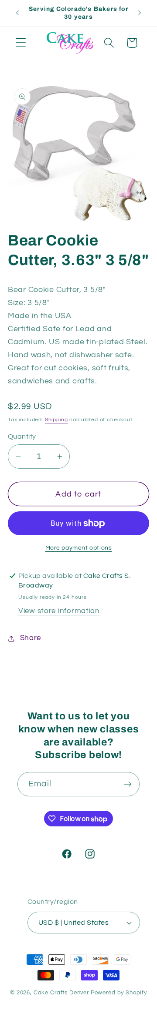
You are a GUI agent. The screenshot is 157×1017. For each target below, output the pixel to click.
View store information (59, 611)
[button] (21, 42)
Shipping (56, 420)
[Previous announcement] (17, 13)
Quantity (22, 436)
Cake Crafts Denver (61, 993)
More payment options (78, 547)
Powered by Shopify (119, 993)
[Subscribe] (127, 784)
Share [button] (30, 638)
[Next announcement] (139, 13)
